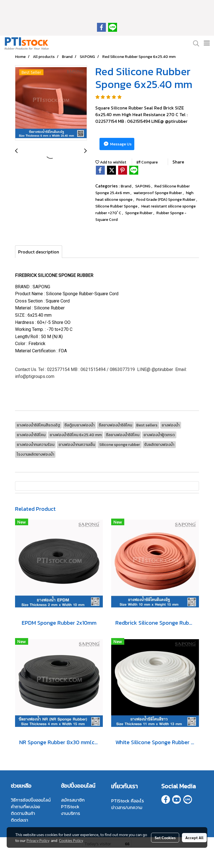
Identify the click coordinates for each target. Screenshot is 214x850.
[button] (194, 43)
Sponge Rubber (139, 213)
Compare (149, 162)
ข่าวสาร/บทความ (126, 807)
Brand (126, 186)
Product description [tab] (38, 251)
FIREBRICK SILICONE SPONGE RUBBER (54, 275)
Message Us (120, 144)
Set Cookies (165, 837)
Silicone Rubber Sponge (116, 206)
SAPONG (143, 186)
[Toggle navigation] (207, 43)
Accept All (194, 837)
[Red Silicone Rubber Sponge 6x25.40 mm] (51, 103)
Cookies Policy (71, 840)
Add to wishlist (112, 162)
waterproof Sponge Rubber (158, 193)
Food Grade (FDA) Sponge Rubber (166, 199)
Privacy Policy (37, 840)
